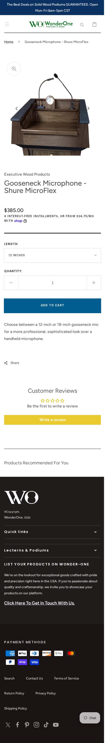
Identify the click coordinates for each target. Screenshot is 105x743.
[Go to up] (94, 735)
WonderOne (13, 517)
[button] (7, 24)
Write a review (51, 419)
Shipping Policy (15, 708)
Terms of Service (66, 678)
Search (9, 678)
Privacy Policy (45, 693)
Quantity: (13, 271)
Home (8, 42)
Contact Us (34, 678)
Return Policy (14, 693)
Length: (11, 244)
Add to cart (51, 305)
